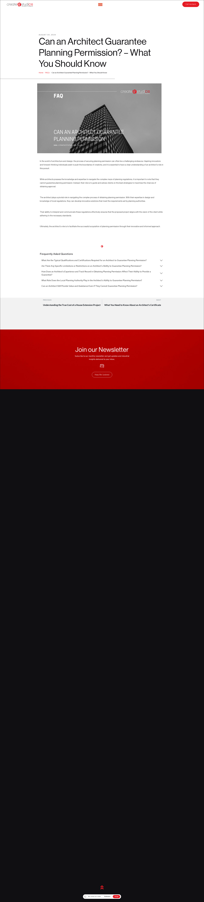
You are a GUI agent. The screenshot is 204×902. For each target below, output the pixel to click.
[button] (102, 260)
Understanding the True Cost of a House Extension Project (72, 305)
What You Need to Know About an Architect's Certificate (132, 305)
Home (41, 73)
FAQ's (47, 73)
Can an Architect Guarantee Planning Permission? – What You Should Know (79, 73)
